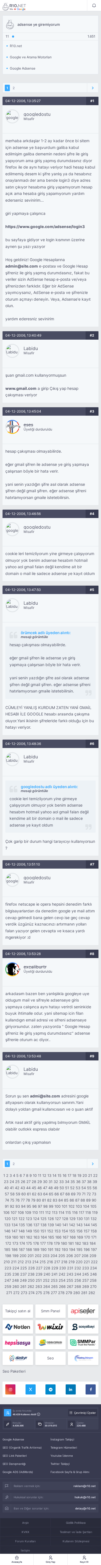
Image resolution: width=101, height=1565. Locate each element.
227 (39, 1268)
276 (46, 1292)
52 (72, 1188)
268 (77, 1286)
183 (85, 1243)
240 (46, 1274)
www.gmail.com (20, 388)
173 (15, 1243)
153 (57, 1231)
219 (71, 1262)
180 (64, 1243)
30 (45, 1181)
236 (15, 1274)
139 (51, 1225)
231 (70, 1268)
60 (23, 1194)
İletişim (25, 1550)
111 (41, 1212)
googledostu (37, 114)
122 (22, 1218)
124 (36, 1218)
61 (29, 1194)
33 (61, 1181)
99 (51, 1206)
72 (89, 1194)
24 (12, 1181)
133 (7, 1225)
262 (30, 1286)
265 (54, 1286)
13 (49, 1175)
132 (94, 1218)
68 (67, 1194)
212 (21, 1262)
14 (54, 1175)
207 (77, 1255)
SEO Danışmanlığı (14, 1463)
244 (77, 1274)
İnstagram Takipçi (62, 1439)
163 (36, 1237)
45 (34, 1188)
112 (48, 1212)
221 (87, 1262)
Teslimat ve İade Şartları (76, 1532)
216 (50, 1262)
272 (16, 1292)
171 (94, 1237)
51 (67, 1188)
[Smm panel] (83, 1342)
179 (57, 1243)
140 (58, 1225)
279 (69, 1292)
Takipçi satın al (17, 1311)
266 (62, 1286)
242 (62, 1274)
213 (28, 1262)
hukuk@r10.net (85, 1497)
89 (88, 1200)
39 (95, 1181)
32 (56, 1181)
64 (45, 1194)
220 (79, 1262)
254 (62, 1280)
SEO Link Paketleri (15, 1455)
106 (6, 1212)
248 (15, 1280)
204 (53, 1255)
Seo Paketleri (14, 1371)
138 (43, 1225)
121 (14, 1218)
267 (70, 1286)
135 (22, 1225)
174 (22, 1243)
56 (95, 1188)
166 (58, 1237)
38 (89, 1181)
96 (34, 1206)
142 (72, 1225)
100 (57, 1206)
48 (50, 1188)
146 (7, 1231)
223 (7, 1268)
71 (84, 1194)
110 (35, 1212)
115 (68, 1212)
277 (54, 1292)
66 (56, 1194)
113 (55, 1212)
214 (35, 1262)
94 (23, 1206)
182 (78, 1243)
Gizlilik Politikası (76, 1522)
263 (38, 1286)
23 (6, 1181)
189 (36, 1249)
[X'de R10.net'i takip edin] (31, 1389)
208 (85, 1255)
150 (36, 1231)
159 (8, 1237)
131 (86, 1218)
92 (12, 1206)
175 (29, 1243)
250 (31, 1280)
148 (22, 1231)
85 (66, 1200)
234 (93, 1268)
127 (58, 1218)
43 (22, 1188)
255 (69, 1280)
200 (23, 1255)
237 (23, 1274)
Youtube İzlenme (61, 1455)
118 (88, 1212)
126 (51, 1218)
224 (15, 1268)
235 (7, 1274)
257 (85, 1280)
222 (94, 1262)
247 (7, 1280)
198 (8, 1255)
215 (43, 1262)
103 (79, 1206)
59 (18, 1194)
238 (31, 1274)
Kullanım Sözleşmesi (76, 1541)
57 (7, 1194)
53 (78, 1188)
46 (39, 1188)
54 (83, 1188)
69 (73, 1194)
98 (45, 1206)
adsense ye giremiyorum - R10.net (18, 6)
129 (72, 1218)
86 (72, 1200)
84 (60, 1200)
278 (61, 1292)
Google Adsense (13, 1439)
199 (15, 1255)
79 (33, 1200)
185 (7, 1249)
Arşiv (25, 1522)
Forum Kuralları (25, 1541)
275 (39, 1292)
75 (12, 1200)
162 (29, 1237)
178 (50, 1243)
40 (6, 1188)
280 (76, 1292)
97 (40, 1206)
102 (71, 1206)
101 (64, 1206)
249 (23, 1280)
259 (7, 1286)
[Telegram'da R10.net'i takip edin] (50, 1389)
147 (14, 1231)
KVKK (25, 1532)
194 (72, 1249)
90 (94, 1200)
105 (93, 1206)
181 (71, 1243)
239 (39, 1274)
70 (79, 1194)
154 (65, 1231)
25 (17, 1181)
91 (7, 1206)
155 (72, 1231)
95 (29, 1206)
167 (65, 1237)
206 (69, 1255)
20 (84, 1175)
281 (84, 1292)
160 (15, 1237)
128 (65, 1218)
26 (23, 1181)
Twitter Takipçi (60, 1463)
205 (61, 1255)
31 (50, 1181)
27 (28, 1181)
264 (46, 1286)
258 (93, 1280)
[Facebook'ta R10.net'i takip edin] (91, 1389)
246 (93, 1274)
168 (73, 1237)
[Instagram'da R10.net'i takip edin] (10, 1389)
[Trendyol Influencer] (50, 1327)
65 (51, 1194)
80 (38, 1200)
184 (92, 1243)
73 (94, 1194)
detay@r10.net (85, 1508)
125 (43, 1218)
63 (40, 1194)
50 (61, 1188)
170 (87, 1237)
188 (29, 1249)
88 (83, 1200)
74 (7, 1200)
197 (94, 1249)
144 (87, 1225)
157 (86, 1231)
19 (79, 1175)
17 (69, 1175)
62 (34, 1194)
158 (94, 1231)
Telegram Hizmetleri (63, 1447)
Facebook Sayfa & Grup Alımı (69, 1472)
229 (54, 1268)
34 (67, 1181)
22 (95, 1175)
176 (36, 1243)
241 (54, 1274)
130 (80, 1218)
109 (28, 1212)
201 (30, 1255)
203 (46, 1255)
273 (24, 1292)
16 (64, 1175)
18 (74, 1175)
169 (80, 1237)
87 (77, 1200)
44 (28, 1188)
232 (77, 1268)
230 (62, 1268)
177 (43, 1243)
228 (46, 1268)
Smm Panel (50, 1311)
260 (15, 1286)
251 (39, 1280)
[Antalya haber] (50, 1342)
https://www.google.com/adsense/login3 (45, 226)
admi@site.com (45, 1096)
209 (92, 1255)
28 (34, 1181)
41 (12, 1188)
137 (36, 1225)
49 (56, 1188)
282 (91, 1292)
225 (23, 1268)
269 (85, 1286)
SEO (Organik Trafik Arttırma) (22, 1447)
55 (89, 1188)
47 (45, 1188)
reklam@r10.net (85, 1486)
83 (55, 1200)
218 (64, 1262)
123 (29, 1218)
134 (15, 1225)
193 (65, 1249)
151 (43, 1231)
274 (31, 1292)
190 (43, 1249)
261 (23, 1286)
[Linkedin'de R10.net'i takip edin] (71, 1389)
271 (9, 1292)
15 (59, 1175)
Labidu (31, 348)
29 (39, 1181)
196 (87, 1249)
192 (57, 1249)
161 (22, 1237)
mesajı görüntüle (34, 637)
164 (44, 1237)
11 (39, 1175)
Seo (50, 1358)
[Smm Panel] (83, 1311)
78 (28, 1200)
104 (86, 1206)
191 (50, 1249)
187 (22, 1249)
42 (17, 1188)
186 (15, 1249)
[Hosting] (18, 1327)
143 (79, 1225)
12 (44, 1175)
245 (85, 1274)
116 (75, 1212)
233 (85, 1268)
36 (78, 1181)
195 (79, 1249)
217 (57, 1262)
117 (81, 1212)
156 (79, 1231)
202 (38, 1255)
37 (84, 1181)
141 (65, 1225)
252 (46, 1280)
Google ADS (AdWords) (18, 1472)
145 (94, 1225)
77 (23, 1200)
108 (21, 1212)
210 (7, 1262)
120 (7, 1218)
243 (69, 1274)
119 (95, 1212)
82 (49, 1200)
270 (93, 1286)
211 (14, 1262)
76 (17, 1200)
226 (31, 1268)
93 (17, 1206)
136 (29, 1225)
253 (54, 1280)
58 (12, 1194)
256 (77, 1280)
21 (90, 1175)
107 (14, 1212)
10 (35, 1175)
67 (62, 1194)
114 (61, 1212)
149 (29, 1231)
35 (72, 1181)
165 (51, 1237)
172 (8, 1243)
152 (50, 1231)
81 (44, 1200)
